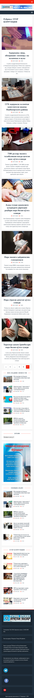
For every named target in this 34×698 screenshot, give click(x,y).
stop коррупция (17, 550)
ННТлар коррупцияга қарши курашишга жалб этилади (21, 588)
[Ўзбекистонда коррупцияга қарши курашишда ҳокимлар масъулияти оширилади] (7, 568)
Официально (17, 488)
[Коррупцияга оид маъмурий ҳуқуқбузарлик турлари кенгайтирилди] (7, 603)
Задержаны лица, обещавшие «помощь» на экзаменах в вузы (17, 55)
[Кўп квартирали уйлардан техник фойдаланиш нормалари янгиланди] (7, 381)
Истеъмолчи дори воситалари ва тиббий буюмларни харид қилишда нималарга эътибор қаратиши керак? (22, 399)
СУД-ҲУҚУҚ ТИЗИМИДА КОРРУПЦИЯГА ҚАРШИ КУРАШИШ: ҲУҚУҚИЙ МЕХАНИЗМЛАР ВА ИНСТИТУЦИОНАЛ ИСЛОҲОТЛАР (20, 577)
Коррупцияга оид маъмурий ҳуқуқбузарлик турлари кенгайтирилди (21, 600)
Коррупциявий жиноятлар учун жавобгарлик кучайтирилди (21, 554)
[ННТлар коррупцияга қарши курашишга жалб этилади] (7, 593)
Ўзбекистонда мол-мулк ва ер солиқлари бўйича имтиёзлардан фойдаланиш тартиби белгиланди (22, 537)
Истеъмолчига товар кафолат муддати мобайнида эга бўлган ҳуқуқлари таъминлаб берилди (21, 409)
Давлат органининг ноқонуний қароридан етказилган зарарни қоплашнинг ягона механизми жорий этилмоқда (21, 525)
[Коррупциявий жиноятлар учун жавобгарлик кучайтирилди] (7, 558)
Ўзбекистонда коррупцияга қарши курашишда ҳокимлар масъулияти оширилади (21, 565)
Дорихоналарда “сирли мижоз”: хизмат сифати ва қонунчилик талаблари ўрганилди (22, 388)
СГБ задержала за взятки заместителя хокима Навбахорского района (17, 107)
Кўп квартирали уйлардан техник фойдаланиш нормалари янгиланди (22, 378)
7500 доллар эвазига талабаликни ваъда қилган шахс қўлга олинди (17, 156)
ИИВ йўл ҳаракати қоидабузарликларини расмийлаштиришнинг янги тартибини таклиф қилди (21, 420)
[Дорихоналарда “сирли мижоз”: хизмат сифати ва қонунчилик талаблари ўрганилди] (7, 391)
